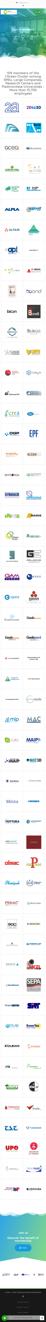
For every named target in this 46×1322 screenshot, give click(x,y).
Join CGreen (23, 1312)
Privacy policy (23, 1307)
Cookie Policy (23, 1302)
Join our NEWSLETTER (23, 1317)
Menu (36, 12)
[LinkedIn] (23, 5)
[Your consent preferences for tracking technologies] (42, 1318)
